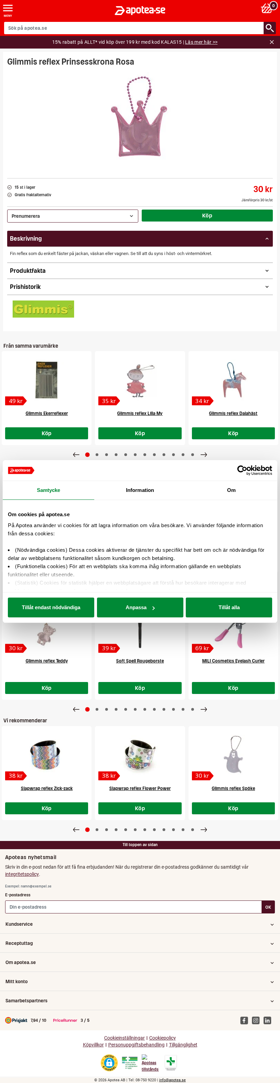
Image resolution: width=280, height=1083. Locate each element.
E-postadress (17, 894)
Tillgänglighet (183, 1044)
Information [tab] (140, 490)
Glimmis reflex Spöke (233, 788)
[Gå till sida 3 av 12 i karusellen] (106, 455)
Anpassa (136, 607)
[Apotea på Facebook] (246, 1020)
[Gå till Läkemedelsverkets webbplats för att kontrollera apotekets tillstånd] (129, 1063)
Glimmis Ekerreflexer (47, 413)
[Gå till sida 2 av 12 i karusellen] (97, 455)
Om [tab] (231, 490)
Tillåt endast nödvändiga (51, 607)
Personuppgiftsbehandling (136, 1044)
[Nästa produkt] (204, 455)
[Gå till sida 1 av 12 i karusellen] (87, 455)
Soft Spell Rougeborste (140, 661)
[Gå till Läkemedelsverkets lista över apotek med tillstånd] (171, 1063)
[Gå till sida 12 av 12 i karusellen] (192, 455)
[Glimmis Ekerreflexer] (47, 380)
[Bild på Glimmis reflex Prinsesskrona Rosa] (140, 120)
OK (268, 907)
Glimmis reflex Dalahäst (233, 413)
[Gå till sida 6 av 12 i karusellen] (135, 455)
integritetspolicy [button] (22, 874)
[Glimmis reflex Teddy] (47, 627)
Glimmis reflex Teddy (47, 661)
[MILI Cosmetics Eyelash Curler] (233, 627)
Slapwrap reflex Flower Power (140, 788)
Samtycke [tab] (48, 490)
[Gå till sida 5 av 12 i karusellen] (126, 455)
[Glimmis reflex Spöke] (233, 755)
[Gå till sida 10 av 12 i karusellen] (173, 455)
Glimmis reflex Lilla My (140, 413)
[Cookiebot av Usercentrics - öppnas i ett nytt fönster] (242, 470)
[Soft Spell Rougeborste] (140, 627)
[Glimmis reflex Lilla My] (140, 380)
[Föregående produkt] (76, 455)
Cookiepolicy (162, 1038)
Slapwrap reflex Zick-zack (47, 788)
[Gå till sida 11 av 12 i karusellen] (183, 455)
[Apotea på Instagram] (257, 1020)
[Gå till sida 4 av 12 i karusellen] (116, 455)
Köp (207, 215)
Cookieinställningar (124, 1038)
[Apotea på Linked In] (269, 1020)
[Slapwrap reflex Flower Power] (140, 755)
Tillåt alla (229, 607)
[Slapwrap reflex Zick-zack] (47, 755)
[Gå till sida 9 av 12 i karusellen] (164, 455)
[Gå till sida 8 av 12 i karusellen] (154, 455)
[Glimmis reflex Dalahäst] (233, 380)
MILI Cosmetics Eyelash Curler (233, 661)
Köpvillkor (93, 1044)
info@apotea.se (172, 1080)
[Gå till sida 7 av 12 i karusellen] (145, 455)
